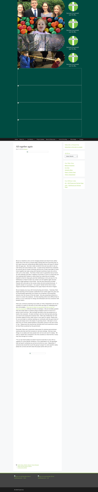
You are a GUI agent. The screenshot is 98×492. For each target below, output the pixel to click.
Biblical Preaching (69, 165)
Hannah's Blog (69, 170)
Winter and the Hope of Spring (25, 466)
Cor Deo (67, 168)
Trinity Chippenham (70, 174)
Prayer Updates (40, 139)
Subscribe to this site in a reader (73, 147)
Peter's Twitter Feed (70, 172)
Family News (20, 464)
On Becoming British (22, 467)
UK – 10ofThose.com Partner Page (74, 183)
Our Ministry (30, 139)
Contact (81, 139)
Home (16, 139)
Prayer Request (35, 464)
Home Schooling (63, 139)
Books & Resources (50, 139)
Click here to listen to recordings (35, 307)
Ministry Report (27, 464)
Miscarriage (73, 139)
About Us (21, 139)
